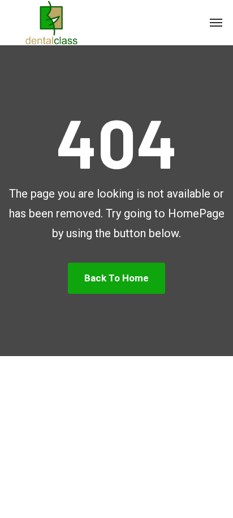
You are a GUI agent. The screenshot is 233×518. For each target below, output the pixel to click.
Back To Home (116, 278)
